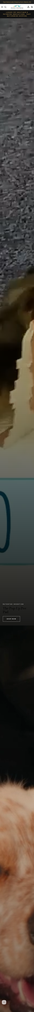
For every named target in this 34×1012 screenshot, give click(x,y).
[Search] (6, 7)
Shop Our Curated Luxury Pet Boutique (17, 2)
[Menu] (2, 7)
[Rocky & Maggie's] (17, 7)
